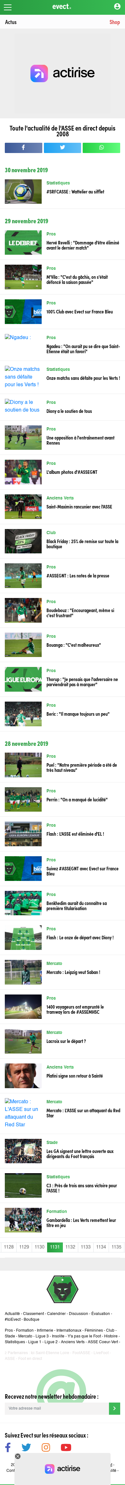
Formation (56, 1212)
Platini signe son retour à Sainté (74, 1075)
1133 (86, 1247)
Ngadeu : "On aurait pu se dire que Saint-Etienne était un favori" (83, 348)
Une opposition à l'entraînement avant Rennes (80, 440)
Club (51, 533)
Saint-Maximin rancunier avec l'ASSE (79, 506)
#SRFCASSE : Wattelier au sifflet (75, 191)
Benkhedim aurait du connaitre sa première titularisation (76, 905)
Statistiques (58, 183)
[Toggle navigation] (7, 7)
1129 (24, 1247)
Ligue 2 (51, 1342)
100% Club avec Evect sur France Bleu (79, 311)
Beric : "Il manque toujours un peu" (78, 713)
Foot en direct (30, 1359)
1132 (70, 1247)
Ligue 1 (34, 1342)
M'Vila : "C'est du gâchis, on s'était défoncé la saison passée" (77, 279)
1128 (9, 1247)
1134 (101, 1247)
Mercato (54, 964)
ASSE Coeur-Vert (103, 1342)
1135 (116, 1247)
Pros (51, 234)
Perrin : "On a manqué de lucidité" (77, 799)
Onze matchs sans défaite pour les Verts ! (83, 377)
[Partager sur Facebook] (23, 148)
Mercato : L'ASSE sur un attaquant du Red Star (83, 1112)
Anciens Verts (60, 498)
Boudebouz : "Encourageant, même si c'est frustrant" (80, 612)
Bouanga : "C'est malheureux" (73, 644)
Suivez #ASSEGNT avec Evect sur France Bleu (82, 871)
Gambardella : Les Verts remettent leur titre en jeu (81, 1222)
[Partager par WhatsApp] (101, 148)
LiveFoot (101, 1353)
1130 (40, 1247)
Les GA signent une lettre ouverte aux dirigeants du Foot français (79, 1153)
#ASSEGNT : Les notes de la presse (77, 575)
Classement (33, 1314)
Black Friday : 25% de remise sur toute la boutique (82, 543)
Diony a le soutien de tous (69, 410)
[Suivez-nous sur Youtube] (66, 1448)
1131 (55, 1247)
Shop (115, 22)
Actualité (12, 1314)
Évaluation (100, 1314)
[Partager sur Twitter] (62, 148)
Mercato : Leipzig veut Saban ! (73, 971)
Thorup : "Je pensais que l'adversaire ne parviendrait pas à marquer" (82, 681)
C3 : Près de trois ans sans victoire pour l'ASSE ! (81, 1187)
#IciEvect (13, 1320)
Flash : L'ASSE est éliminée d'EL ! (75, 833)
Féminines (94, 1331)
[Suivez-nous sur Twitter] (26, 1448)
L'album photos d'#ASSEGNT (71, 471)
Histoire (111, 1336)
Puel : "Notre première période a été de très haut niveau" (81, 767)
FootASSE (81, 1353)
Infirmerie (45, 1331)
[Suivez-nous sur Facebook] (8, 1448)
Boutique (31, 1320)
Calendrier (56, 1314)
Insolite (58, 1336)
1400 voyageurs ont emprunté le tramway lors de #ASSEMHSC (75, 1009)
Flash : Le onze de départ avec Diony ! (80, 937)
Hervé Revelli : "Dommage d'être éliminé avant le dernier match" (82, 245)
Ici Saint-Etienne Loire (50, 1353)
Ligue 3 (42, 1336)
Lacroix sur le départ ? (66, 1040)
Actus (11, 22)
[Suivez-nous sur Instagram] (46, 1448)
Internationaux (68, 1331)
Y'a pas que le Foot (84, 1336)
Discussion (78, 1314)
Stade (52, 1143)
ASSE (10, 1359)
